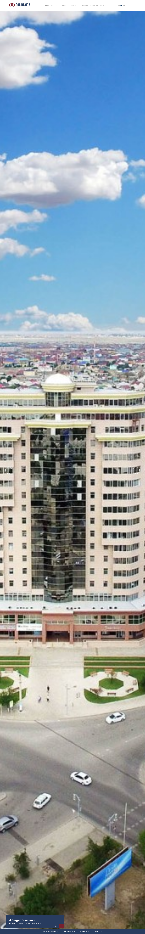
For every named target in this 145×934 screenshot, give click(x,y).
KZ (124, 6)
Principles (74, 5)
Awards (103, 5)
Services (54, 5)
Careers (64, 5)
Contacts (84, 5)
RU (119, 6)
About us (94, 5)
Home (46, 5)
